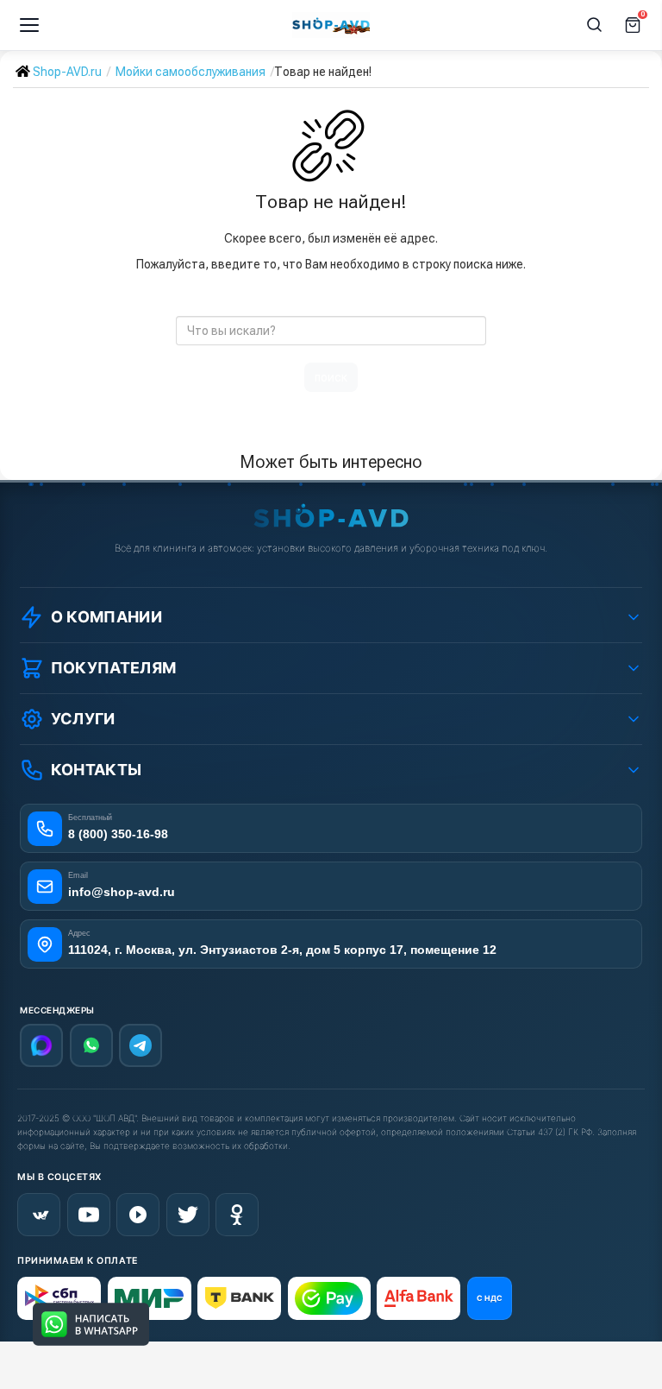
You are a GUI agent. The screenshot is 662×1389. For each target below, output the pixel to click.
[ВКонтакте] (38, 1214)
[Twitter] (187, 1214)
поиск (331, 377)
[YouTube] (88, 1214)
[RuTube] (137, 1214)
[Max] (41, 1045)
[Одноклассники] (237, 1214)
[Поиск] (595, 25)
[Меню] (29, 25)
